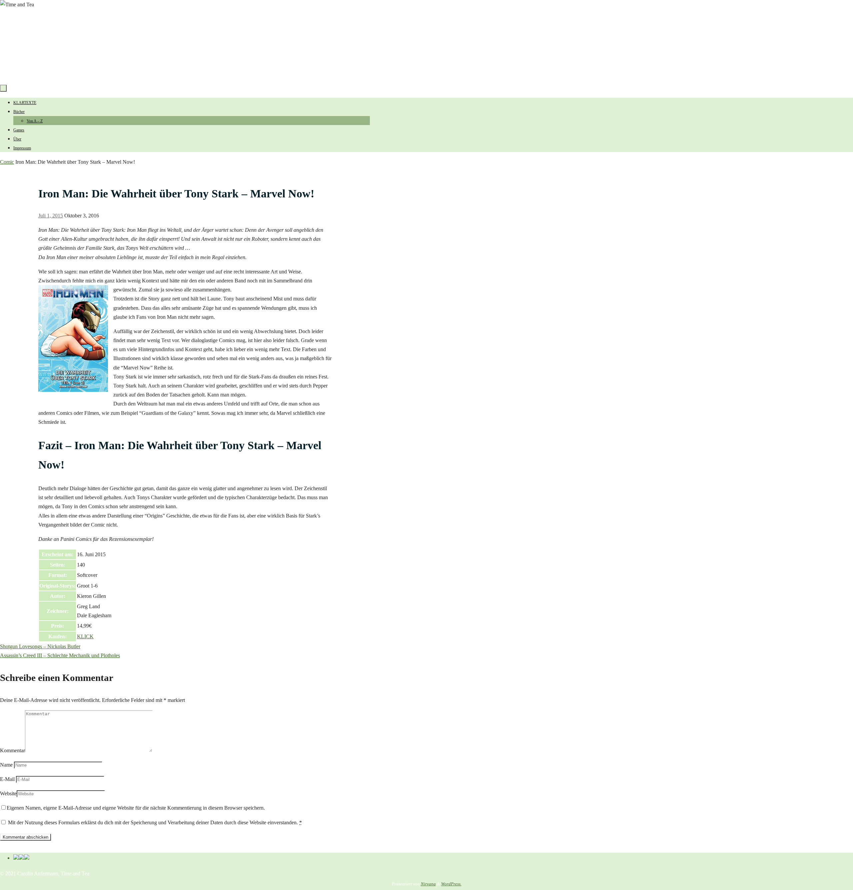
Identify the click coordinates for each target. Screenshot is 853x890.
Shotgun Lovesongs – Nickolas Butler (40, 646)
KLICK (85, 636)
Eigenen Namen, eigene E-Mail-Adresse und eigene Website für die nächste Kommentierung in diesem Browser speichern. (136, 808)
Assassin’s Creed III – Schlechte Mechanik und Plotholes (60, 655)
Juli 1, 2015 (50, 215)
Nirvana (428, 883)
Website (8, 793)
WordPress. (451, 883)
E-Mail (7, 779)
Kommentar (12, 750)
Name (6, 765)
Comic (7, 162)
